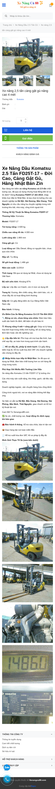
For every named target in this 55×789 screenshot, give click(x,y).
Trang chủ (7, 25)
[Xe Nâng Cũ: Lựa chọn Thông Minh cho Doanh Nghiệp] (27, 4)
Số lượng (6, 120)
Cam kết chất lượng (11, 743)
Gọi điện (27, 138)
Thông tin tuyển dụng (11, 739)
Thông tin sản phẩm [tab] (27, 148)
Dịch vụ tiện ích (9, 747)
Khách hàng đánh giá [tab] (27, 154)
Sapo (33, 786)
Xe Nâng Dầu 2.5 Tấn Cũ (26, 25)
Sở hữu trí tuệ (8, 751)
